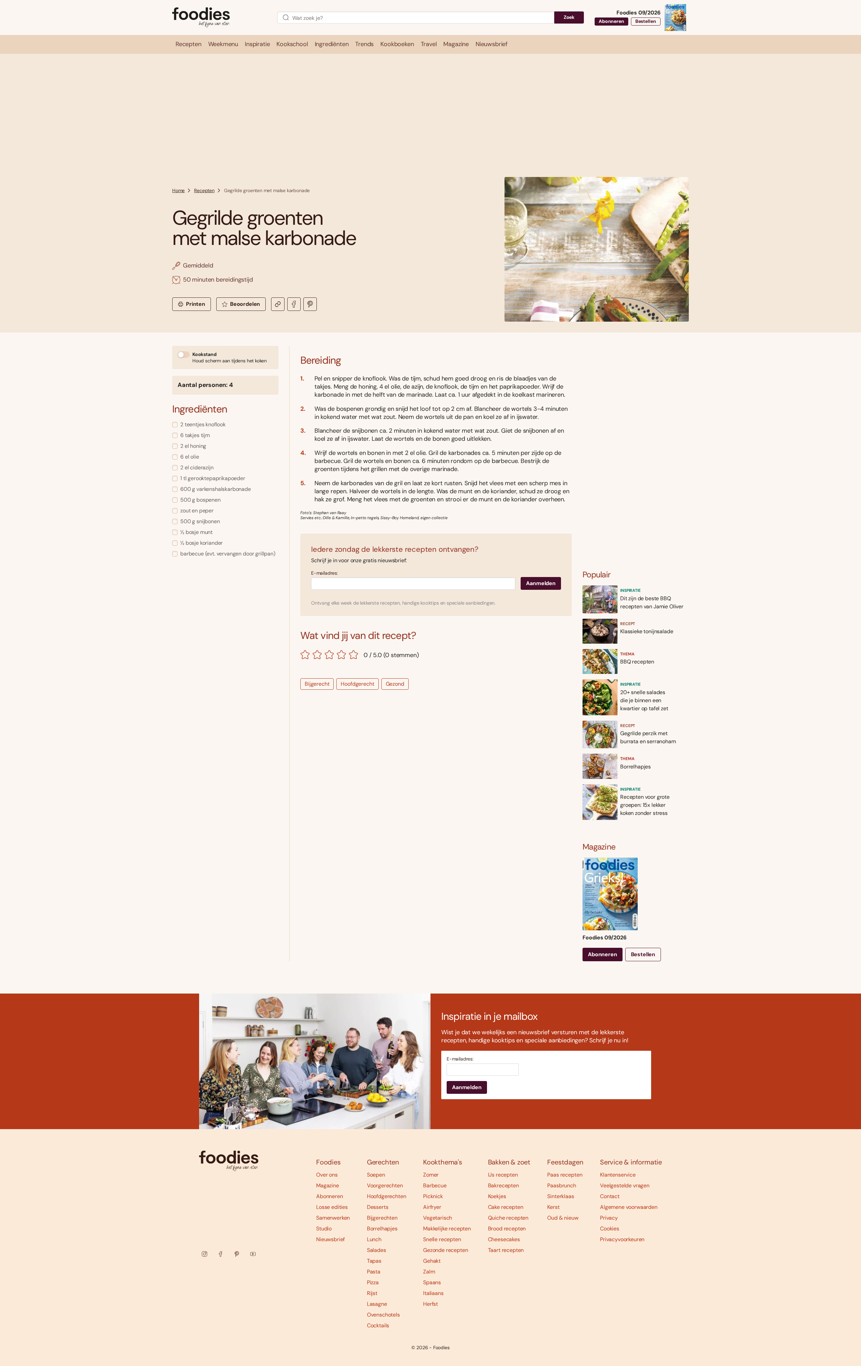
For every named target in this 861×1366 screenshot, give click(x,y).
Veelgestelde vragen (624, 1185)
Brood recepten (507, 1228)
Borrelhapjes (382, 1228)
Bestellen (645, 21)
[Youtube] (253, 1254)
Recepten (204, 190)
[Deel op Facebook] (294, 304)
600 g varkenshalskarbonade (215, 489)
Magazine (327, 1185)
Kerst (553, 1207)
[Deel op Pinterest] (310, 304)
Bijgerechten (382, 1217)
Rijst (372, 1293)
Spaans (432, 1282)
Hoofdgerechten (386, 1196)
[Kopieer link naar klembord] (278, 304)
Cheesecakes (504, 1239)
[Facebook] (220, 1254)
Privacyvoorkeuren (622, 1239)
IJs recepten (503, 1174)
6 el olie (189, 456)
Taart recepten (506, 1250)
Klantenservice (618, 1174)
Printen (195, 304)
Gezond (395, 683)
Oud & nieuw (562, 1217)
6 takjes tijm (195, 435)
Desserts (377, 1207)
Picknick (433, 1196)
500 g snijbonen (200, 521)
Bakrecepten (503, 1185)
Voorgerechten (385, 1185)
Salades (376, 1250)
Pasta (373, 1271)
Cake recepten (505, 1207)
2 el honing (193, 446)
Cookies (609, 1228)
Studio (324, 1228)
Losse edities (332, 1207)
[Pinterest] (236, 1254)
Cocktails (378, 1325)
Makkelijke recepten (447, 1228)
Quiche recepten (508, 1217)
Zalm (429, 1271)
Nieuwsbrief (330, 1239)
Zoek (569, 17)
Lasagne (377, 1303)
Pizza (373, 1282)
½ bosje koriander (201, 542)
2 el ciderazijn (197, 467)
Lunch (374, 1239)
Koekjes (497, 1196)
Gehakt (432, 1260)
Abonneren (611, 21)
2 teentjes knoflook (203, 424)
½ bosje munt (196, 532)
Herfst (430, 1303)
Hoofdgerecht (357, 683)
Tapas (374, 1260)
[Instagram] (204, 1254)
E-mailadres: (324, 573)
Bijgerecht (317, 683)
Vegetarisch (437, 1217)
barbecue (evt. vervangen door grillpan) (227, 553)
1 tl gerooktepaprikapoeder (212, 478)
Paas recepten (564, 1174)
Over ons (327, 1174)
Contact (610, 1196)
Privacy (609, 1217)
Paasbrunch (561, 1185)
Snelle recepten (442, 1239)
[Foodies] (219, 17)
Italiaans (433, 1293)
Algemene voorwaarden (629, 1207)
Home (178, 190)
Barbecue (435, 1185)
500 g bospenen (200, 499)
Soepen (376, 1174)
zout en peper (197, 510)
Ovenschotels (383, 1314)
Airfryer (432, 1207)
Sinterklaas (560, 1196)
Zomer (431, 1174)
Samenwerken (333, 1217)
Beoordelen (245, 304)
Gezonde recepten (445, 1250)
